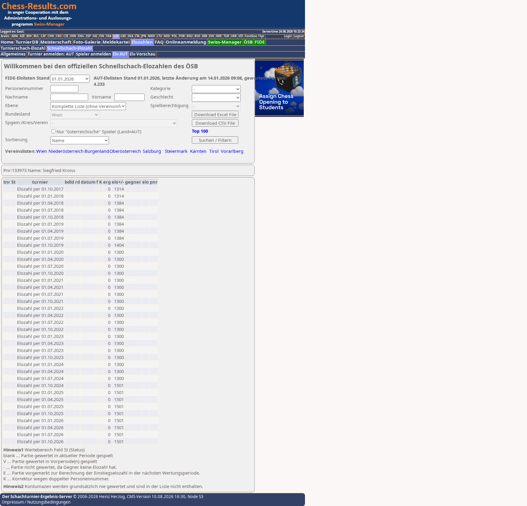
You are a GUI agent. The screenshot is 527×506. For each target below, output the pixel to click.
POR (182, 36)
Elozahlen (142, 42)
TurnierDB (27, 42)
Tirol (214, 151)
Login (288, 36)
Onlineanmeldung (186, 42)
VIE (240, 36)
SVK (211, 36)
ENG (81, 36)
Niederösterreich (65, 151)
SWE (219, 36)
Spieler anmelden (93, 54)
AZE (22, 36)
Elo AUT (120, 54)
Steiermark (176, 151)
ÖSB (248, 42)
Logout (299, 36)
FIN (101, 36)
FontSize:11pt (254, 36)
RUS (197, 36)
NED (167, 36)
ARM (15, 36)
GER (116, 36)
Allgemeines (13, 54)
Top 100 (200, 131)
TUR (226, 36)
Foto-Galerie (87, 42)
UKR (234, 36)
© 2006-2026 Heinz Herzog (98, 496)
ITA (137, 36)
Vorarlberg (232, 151)
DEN (73, 36)
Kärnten (198, 151)
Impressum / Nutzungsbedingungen (36, 502)
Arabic (5, 36)
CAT (43, 36)
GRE (123, 36)
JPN (143, 36)
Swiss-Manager (225, 42)
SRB (204, 36)
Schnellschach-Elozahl (69, 48)
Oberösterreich (125, 151)
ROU (190, 36)
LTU (159, 36)
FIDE (260, 42)
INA (130, 36)
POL (174, 36)
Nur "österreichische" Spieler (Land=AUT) (98, 131)
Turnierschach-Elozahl (23, 48)
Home (7, 42)
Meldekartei (116, 42)
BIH (29, 36)
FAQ (159, 42)
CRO (59, 36)
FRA (108, 36)
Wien (41, 151)
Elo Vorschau (143, 54)
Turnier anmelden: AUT (50, 54)
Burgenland (96, 151)
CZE (65, 36)
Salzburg (152, 151)
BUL (36, 36)
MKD (151, 36)
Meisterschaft (55, 42)
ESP (88, 36)
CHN (51, 36)
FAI (95, 36)
